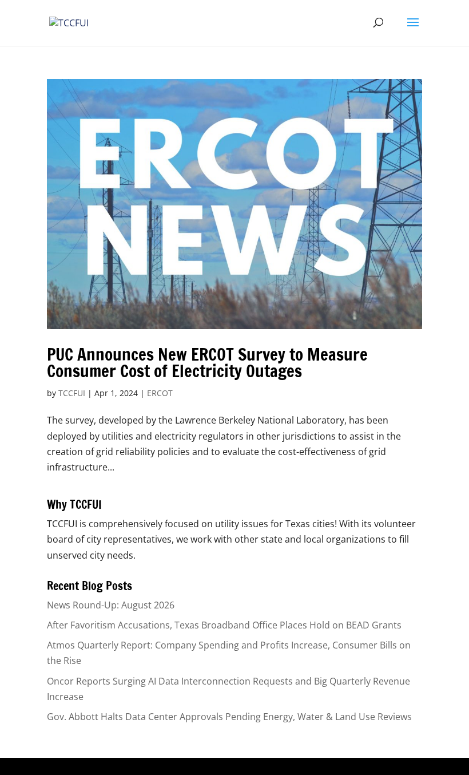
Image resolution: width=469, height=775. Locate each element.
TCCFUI (71, 392)
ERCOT (160, 392)
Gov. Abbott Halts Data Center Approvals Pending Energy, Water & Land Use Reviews (229, 716)
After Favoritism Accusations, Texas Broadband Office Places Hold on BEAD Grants (224, 625)
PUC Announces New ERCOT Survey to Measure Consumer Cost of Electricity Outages (207, 362)
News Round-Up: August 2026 (110, 605)
